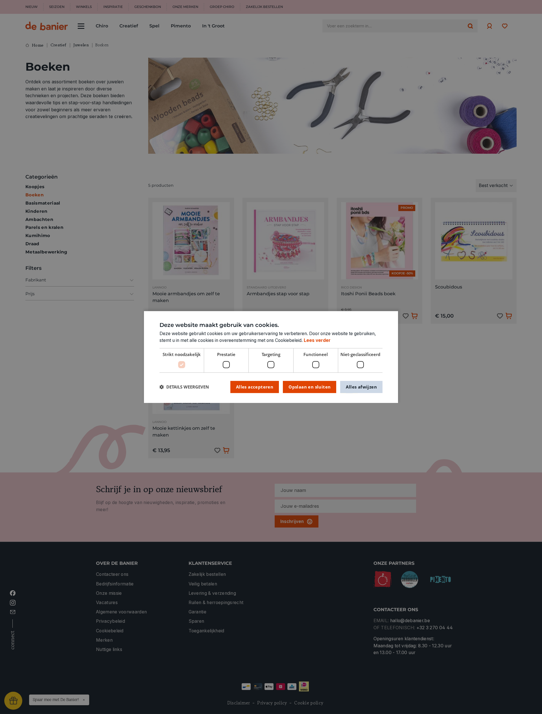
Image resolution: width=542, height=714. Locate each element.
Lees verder (317, 340)
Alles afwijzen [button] (361, 387)
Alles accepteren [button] (254, 387)
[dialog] (271, 357)
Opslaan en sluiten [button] (310, 387)
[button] (184, 387)
